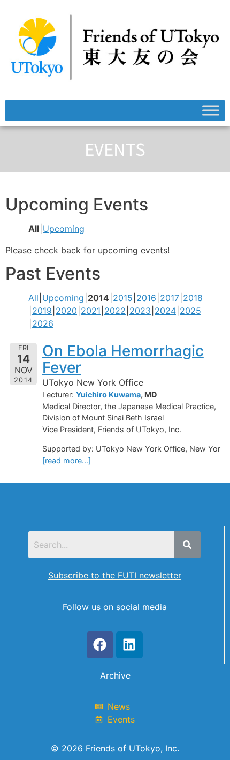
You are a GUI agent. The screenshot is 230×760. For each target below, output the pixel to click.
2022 (115, 310)
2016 (146, 297)
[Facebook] (100, 644)
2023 (140, 310)
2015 (123, 297)
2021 (91, 310)
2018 (193, 297)
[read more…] (66, 460)
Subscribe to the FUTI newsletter (114, 575)
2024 (165, 310)
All (33, 297)
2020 (66, 310)
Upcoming (64, 228)
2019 (42, 310)
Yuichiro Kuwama (108, 394)
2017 (169, 297)
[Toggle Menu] (210, 111)
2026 (42, 323)
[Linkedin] (129, 644)
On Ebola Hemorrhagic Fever (123, 359)
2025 (190, 310)
